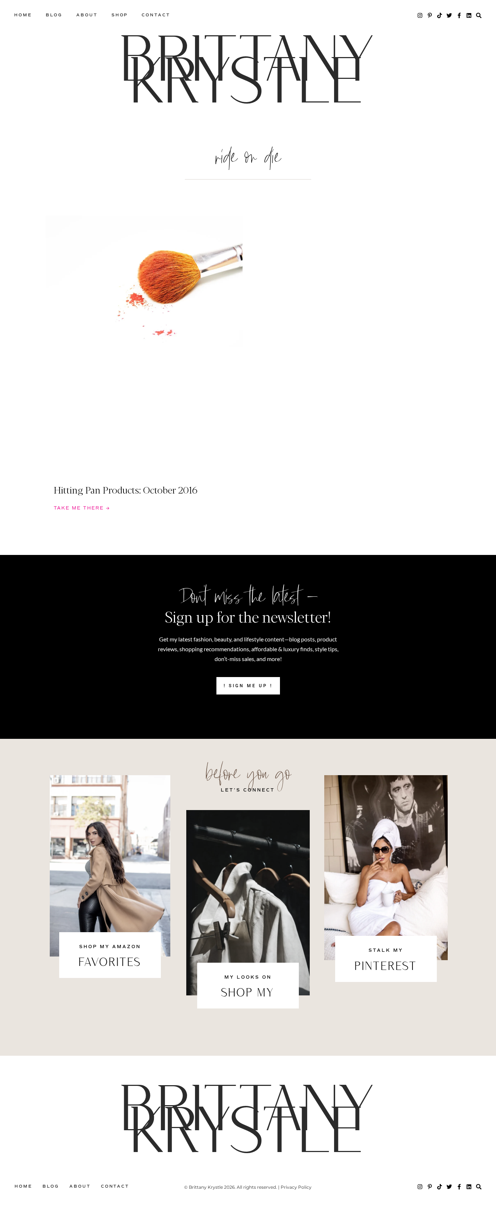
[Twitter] (449, 15)
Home (23, 15)
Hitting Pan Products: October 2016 (126, 489)
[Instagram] (420, 15)
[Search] (478, 15)
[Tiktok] (439, 15)
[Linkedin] (469, 15)
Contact (156, 15)
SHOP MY (248, 993)
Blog (54, 15)
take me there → (82, 508)
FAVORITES (110, 963)
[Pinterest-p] (429, 15)
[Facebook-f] (459, 15)
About (87, 15)
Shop (119, 15)
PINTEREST (386, 967)
